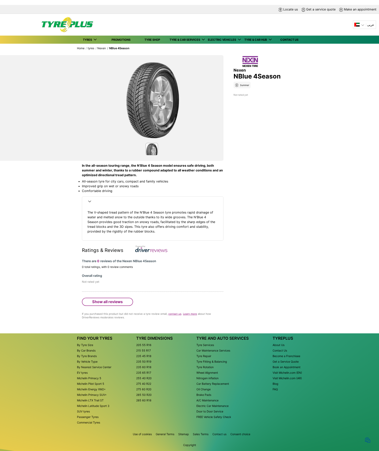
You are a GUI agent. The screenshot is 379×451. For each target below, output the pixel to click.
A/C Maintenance (207, 400)
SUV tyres (83, 411)
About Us (278, 345)
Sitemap (183, 434)
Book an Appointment (286, 367)
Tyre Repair (203, 356)
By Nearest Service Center (94, 367)
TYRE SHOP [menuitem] (152, 39)
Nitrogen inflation (207, 378)
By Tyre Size (85, 345)
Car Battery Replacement (212, 383)
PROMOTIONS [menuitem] (121, 39)
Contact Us (280, 350)
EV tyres (82, 372)
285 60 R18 (143, 400)
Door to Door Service (209, 411)
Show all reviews (107, 301)
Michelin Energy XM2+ (91, 389)
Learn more (190, 313)
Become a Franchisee (286, 356)
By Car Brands (86, 350)
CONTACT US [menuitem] (289, 39)
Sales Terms (200, 434)
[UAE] (359, 25)
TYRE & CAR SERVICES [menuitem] (185, 39)
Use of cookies (142, 434)
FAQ (275, 389)
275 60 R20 (143, 389)
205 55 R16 (143, 345)
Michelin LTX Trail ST (90, 400)
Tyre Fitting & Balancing (211, 361)
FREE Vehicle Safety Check (213, 417)
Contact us (219, 434)
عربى (370, 25)
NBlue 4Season (119, 48)
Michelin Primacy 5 (89, 378)
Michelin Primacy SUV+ (92, 394)
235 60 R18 (143, 367)
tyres (91, 48)
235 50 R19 (143, 361)
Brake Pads (203, 394)
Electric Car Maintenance (212, 406)
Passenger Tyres (88, 417)
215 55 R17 (143, 350)
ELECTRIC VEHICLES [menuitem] (222, 39)
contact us (174, 313)
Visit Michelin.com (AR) (287, 378)
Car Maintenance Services (213, 350)
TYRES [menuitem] (88, 39)
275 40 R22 (143, 383)
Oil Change (203, 389)
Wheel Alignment (207, 372)
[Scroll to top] (368, 427)
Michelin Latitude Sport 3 (93, 406)
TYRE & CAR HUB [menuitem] (256, 39)
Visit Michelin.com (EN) (287, 372)
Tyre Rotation (205, 367)
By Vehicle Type (87, 361)
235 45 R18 (143, 356)
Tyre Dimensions (154, 338)
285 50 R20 (144, 394)
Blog (275, 383)
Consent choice (240, 434)
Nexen (101, 48)
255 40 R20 (144, 378)
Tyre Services (205, 345)
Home (80, 48)
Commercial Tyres (88, 422)
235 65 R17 (143, 372)
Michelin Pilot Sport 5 (90, 383)
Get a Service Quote (286, 361)
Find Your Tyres (94, 338)
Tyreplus (283, 338)
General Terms (165, 434)
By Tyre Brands (87, 356)
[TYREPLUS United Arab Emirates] (66, 25)
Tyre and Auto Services (222, 338)
